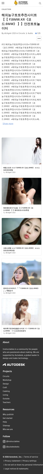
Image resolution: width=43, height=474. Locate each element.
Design (6, 383)
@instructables (12, 441)
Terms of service (31, 457)
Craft (5, 387)
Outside (6, 398)
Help (5, 422)
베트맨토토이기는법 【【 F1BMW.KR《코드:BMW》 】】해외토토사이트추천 (18, 209)
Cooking (6, 391)
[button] (3, 3)
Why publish (8, 414)
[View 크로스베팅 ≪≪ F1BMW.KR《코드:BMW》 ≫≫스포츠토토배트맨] (21, 231)
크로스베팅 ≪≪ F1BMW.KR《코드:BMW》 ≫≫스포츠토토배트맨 (21, 249)
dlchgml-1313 (10, 33)
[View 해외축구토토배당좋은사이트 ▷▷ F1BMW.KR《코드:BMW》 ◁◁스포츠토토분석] (21, 312)
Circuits (21, 33)
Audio (30, 33)
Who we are (8, 429)
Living (5, 395)
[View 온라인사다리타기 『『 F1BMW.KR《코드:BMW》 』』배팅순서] (21, 272)
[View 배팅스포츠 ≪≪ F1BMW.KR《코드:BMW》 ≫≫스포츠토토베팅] (21, 151)
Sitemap (6, 425)
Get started (7, 418)
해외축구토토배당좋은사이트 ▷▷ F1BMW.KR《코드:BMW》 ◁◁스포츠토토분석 (21, 329)
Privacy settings (29, 460)
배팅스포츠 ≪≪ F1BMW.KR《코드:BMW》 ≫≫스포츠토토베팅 (21, 169)
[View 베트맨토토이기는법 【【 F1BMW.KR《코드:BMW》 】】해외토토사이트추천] (21, 191)
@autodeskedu (12, 446)
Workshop (7, 380)
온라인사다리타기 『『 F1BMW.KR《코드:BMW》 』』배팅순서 (21, 289)
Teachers (6, 402)
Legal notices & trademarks (16, 468)
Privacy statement (13, 460)
